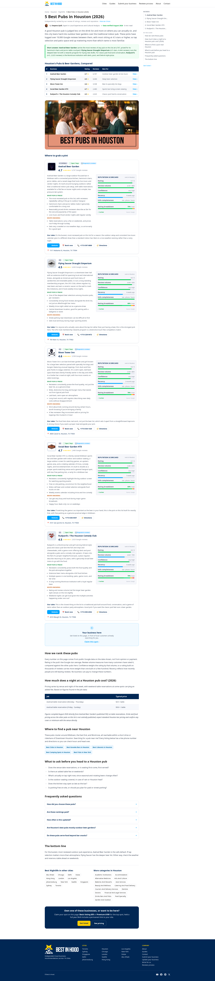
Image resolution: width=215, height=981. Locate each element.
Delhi (70, 875)
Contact (167, 3)
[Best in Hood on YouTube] (157, 974)
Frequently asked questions (155, 56)
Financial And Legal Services (115, 893)
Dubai (78, 875)
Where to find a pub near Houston (154, 46)
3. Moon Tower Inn (152, 22)
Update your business (150, 960)
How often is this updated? (59, 820)
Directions (102, 245)
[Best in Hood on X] (169, 975)
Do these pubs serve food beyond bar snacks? (67, 835)
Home (47, 12)
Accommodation (121, 875)
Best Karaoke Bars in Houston (78, 747)
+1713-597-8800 (84, 245)
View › (135, 74)
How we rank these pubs (154, 36)
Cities (104, 3)
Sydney (49, 885)
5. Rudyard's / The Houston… (155, 28)
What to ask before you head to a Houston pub (157, 51)
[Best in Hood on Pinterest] (165, 974)
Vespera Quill (57, 25)
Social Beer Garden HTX (59, 89)
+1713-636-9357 (69, 518)
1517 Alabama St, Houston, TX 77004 (62, 250)
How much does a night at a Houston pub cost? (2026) (155, 40)
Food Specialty (120, 896)
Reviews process (146, 3)
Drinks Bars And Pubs (103, 896)
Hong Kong (50, 878)
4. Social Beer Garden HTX (154, 25)
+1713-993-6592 (84, 612)
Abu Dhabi (50, 875)
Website (53, 245)
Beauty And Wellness (103, 885)
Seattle (74, 882)
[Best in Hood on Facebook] (161, 974)
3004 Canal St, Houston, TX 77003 (61, 434)
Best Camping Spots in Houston (58, 752)
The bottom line (151, 59)
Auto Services (121, 882)
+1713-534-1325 (84, 429)
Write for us (146, 962)
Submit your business (127, 3)
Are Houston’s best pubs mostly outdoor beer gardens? (71, 827)
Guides (112, 3)
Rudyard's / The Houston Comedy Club (65, 94)
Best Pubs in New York (82, 752)
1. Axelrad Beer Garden (154, 15)
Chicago (61, 875)
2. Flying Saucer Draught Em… (156, 18)
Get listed (84, 923)
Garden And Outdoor (103, 900)
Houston (54, 12)
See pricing (99, 923)
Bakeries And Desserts (103, 882)
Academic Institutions (103, 875)
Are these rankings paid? (58, 812)
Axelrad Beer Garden (58, 74)
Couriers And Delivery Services (106, 889)
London (61, 878)
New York (64, 882)
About (158, 3)
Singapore (84, 882)
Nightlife (61, 12)
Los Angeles (72, 878)
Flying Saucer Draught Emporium (63, 79)
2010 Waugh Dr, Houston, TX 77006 (61, 617)
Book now (67, 245)
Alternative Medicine (103, 878)
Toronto (58, 885)
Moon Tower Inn (56, 84)
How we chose (105, 21)
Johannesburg (51, 882)
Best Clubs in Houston (54, 747)
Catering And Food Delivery (125, 885)
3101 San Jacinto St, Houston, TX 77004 (63, 523)
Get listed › (147, 65)
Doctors (98, 893)
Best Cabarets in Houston (102, 747)
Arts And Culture (120, 878)
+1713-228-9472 (84, 335)
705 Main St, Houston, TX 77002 (60, 340)
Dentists (125, 889)
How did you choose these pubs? (61, 804)
